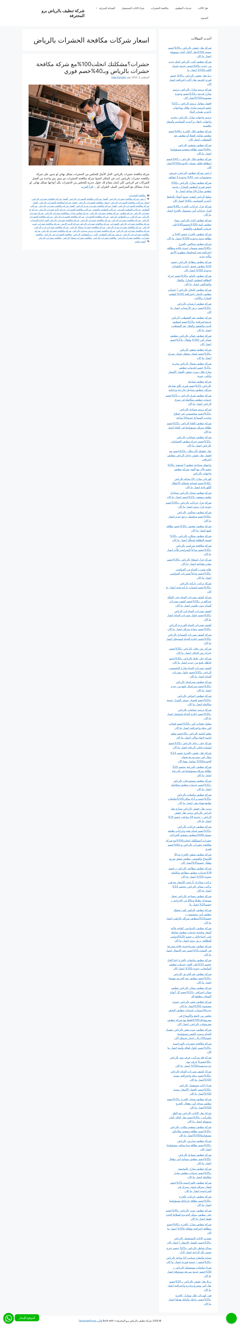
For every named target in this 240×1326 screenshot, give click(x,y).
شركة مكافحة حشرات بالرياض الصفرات (130, 223)
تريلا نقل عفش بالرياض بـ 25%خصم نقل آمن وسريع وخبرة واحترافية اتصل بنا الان (189, 1285)
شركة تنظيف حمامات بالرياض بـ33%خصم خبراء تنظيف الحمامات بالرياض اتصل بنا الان (191, 441)
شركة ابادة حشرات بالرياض (52, 209)
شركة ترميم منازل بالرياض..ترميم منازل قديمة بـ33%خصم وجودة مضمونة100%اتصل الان (192, 93)
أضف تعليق (140, 241)
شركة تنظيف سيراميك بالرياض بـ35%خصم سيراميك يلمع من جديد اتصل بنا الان (191, 686)
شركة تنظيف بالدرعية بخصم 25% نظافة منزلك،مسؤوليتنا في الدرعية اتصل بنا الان (191, 771)
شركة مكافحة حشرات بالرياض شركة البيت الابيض (85, 223)
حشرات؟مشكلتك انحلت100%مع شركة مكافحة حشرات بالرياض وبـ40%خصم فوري (92, 67)
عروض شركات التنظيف (110, 234)
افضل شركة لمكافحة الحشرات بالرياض (58, 202)
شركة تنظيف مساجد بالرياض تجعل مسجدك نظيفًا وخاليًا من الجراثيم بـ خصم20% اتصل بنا (191, 900)
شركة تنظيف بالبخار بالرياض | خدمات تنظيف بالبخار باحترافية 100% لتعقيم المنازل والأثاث (189, 294)
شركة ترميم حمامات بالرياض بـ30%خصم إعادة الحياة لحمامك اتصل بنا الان (189, 714)
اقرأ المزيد (87, 186)
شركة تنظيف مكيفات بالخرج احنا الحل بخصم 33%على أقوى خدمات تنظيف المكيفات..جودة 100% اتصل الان (189, 964)
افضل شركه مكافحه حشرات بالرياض (57, 206)
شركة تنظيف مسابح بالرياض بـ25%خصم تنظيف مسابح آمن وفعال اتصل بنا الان (190, 1159)
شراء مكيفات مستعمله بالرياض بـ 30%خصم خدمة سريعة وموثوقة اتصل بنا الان (189, 1272)
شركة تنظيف (126, 213)
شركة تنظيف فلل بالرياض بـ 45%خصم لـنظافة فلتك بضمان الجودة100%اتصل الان (188, 163)
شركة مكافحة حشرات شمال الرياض (87, 227)
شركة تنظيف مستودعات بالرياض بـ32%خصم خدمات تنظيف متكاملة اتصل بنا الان (191, 785)
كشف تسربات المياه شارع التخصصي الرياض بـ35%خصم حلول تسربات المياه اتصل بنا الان (190, 672)
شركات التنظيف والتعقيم (104, 209)
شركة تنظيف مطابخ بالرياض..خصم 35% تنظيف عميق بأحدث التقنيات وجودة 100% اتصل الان (191, 266)
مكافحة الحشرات (159, 8)
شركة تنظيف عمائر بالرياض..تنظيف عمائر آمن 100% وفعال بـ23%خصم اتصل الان (190, 340)
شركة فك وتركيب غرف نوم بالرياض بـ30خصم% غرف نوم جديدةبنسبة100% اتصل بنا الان (190, 1061)
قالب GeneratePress (90, 1320)
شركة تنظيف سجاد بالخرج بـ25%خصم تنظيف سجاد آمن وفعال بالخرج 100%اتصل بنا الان (189, 1103)
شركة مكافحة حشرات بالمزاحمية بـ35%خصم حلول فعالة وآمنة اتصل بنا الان (189, 1048)
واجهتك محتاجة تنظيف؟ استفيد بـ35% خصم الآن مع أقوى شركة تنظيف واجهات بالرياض (189, 469)
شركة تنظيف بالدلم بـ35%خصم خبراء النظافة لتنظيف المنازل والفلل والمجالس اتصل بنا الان (189, 280)
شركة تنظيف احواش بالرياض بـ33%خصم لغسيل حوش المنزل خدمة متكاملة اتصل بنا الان (189, 700)
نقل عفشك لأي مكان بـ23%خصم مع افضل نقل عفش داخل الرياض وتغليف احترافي (189, 455)
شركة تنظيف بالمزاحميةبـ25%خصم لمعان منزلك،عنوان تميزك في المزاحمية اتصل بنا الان (190, 1187)
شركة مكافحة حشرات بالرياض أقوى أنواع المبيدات (55, 220)
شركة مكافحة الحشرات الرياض (69, 216)
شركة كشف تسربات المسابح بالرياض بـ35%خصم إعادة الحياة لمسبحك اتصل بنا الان (188, 639)
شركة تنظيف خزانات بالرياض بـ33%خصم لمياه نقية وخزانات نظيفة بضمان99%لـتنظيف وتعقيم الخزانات (189, 831)
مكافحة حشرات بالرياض (105, 237)
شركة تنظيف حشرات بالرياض (104, 213)
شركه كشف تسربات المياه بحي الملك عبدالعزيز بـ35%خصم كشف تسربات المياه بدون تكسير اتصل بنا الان (189, 601)
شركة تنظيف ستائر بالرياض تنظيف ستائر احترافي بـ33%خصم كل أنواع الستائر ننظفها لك (190, 992)
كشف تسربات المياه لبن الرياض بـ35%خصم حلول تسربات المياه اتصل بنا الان (189, 615)
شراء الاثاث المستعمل (133, 8)
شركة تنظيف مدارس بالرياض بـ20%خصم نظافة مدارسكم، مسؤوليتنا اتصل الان (189, 1145)
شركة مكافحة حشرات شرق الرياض (124, 227)
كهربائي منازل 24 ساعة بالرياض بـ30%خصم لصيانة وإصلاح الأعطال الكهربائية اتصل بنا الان (191, 483)
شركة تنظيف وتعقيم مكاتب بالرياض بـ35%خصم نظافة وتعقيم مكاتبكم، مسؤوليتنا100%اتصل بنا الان (190, 1131)
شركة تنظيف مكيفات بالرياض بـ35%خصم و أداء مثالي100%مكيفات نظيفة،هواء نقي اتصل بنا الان (189, 799)
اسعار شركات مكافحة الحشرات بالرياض (130, 202)
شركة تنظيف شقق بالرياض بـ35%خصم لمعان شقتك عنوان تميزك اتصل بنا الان (189, 354)
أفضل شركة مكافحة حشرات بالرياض (50, 198)
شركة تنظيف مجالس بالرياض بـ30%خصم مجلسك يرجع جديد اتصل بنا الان (189, 516)
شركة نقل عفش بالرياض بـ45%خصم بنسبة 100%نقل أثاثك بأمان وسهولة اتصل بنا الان (189, 52)
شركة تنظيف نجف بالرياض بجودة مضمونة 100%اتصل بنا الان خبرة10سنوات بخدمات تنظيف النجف (189, 1006)
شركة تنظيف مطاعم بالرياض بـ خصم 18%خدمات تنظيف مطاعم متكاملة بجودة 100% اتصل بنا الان (189, 872)
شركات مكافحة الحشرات (79, 209)
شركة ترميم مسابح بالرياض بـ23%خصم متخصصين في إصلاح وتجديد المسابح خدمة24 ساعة (192, 413)
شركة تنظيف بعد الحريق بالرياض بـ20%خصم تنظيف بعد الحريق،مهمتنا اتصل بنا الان (190, 978)
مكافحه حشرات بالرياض (50, 237)
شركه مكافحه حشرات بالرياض (56, 230)
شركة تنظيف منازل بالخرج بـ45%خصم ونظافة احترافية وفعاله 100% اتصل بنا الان (189, 1228)
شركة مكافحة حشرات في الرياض (133, 230)
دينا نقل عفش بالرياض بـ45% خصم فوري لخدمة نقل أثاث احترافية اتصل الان (190, 80)
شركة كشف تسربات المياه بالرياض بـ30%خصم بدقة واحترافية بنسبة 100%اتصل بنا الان (191, 1075)
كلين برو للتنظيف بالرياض (85, 234)
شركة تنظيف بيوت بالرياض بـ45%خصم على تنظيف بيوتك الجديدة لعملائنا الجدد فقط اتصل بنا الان (188, 1214)
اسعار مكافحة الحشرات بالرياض (94, 202)
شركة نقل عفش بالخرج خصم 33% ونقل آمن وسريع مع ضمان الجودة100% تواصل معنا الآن (190, 757)
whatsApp (8, 1318)
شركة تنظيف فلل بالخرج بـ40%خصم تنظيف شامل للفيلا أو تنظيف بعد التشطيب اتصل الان (189, 135)
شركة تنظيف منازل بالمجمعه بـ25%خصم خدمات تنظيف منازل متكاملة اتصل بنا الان (192, 1173)
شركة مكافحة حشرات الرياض (126, 220)
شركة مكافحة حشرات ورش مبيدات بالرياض (94, 230)
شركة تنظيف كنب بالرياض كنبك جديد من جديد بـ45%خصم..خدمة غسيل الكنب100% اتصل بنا (189, 66)
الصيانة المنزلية (107, 8)
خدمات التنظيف (183, 8)
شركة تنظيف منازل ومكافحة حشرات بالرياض (67, 213)
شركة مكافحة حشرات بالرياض (95, 220)
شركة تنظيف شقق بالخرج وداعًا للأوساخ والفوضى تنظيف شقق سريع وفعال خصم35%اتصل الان (190, 858)
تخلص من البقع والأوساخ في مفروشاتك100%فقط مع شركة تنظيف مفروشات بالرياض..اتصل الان (189, 1020)
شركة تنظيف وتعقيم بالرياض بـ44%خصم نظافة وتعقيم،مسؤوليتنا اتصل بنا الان (190, 149)
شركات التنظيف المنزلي (129, 209)
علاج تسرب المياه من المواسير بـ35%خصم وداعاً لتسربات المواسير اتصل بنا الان (190, 573)
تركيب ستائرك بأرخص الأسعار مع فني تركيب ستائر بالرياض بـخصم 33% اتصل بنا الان (189, 886)
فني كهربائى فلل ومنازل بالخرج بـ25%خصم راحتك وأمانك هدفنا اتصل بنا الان (189, 1299)
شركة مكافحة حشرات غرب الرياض (51, 227)
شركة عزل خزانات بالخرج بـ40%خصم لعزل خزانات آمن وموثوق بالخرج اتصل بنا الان (189, 210)
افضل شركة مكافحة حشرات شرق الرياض (96, 206)
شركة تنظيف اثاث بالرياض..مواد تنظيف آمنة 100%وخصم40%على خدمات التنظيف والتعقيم (191, 224)
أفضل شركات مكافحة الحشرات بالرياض (88, 198)
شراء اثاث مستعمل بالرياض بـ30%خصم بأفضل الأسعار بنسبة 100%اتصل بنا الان (192, 1089)
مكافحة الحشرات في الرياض (58, 234)
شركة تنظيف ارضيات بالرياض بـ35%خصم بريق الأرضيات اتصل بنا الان (190, 308)
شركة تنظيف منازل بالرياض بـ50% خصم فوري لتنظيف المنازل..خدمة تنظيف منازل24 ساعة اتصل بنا (191, 187)
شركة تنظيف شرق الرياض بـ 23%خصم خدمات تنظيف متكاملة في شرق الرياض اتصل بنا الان (188, 399)
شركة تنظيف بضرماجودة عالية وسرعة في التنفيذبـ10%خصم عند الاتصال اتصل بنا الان (188, 950)
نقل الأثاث (203, 8)
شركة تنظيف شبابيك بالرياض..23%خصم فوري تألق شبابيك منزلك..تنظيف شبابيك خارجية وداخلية (189, 386)
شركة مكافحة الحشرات (97, 216)
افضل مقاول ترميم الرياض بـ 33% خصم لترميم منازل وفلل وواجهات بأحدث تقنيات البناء (191, 107)
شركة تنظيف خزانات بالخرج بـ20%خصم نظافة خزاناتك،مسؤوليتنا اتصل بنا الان (190, 1201)
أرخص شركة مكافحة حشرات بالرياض (127, 198)
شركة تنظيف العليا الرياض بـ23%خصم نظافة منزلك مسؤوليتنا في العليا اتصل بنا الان (189, 427)
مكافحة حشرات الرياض (129, 237)
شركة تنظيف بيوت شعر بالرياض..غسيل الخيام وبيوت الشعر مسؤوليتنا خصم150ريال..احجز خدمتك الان (188, 1034)
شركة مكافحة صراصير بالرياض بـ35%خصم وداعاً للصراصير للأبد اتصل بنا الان (189, 550)
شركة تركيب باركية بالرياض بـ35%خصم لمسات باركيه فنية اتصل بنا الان (188, 587)
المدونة (204, 17)
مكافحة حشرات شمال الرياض (77, 237)
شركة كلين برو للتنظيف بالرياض (125, 216)
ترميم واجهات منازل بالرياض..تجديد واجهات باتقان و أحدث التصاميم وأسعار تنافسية (188, 121)
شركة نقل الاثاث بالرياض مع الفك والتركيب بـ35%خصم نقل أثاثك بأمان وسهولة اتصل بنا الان (190, 1117)
